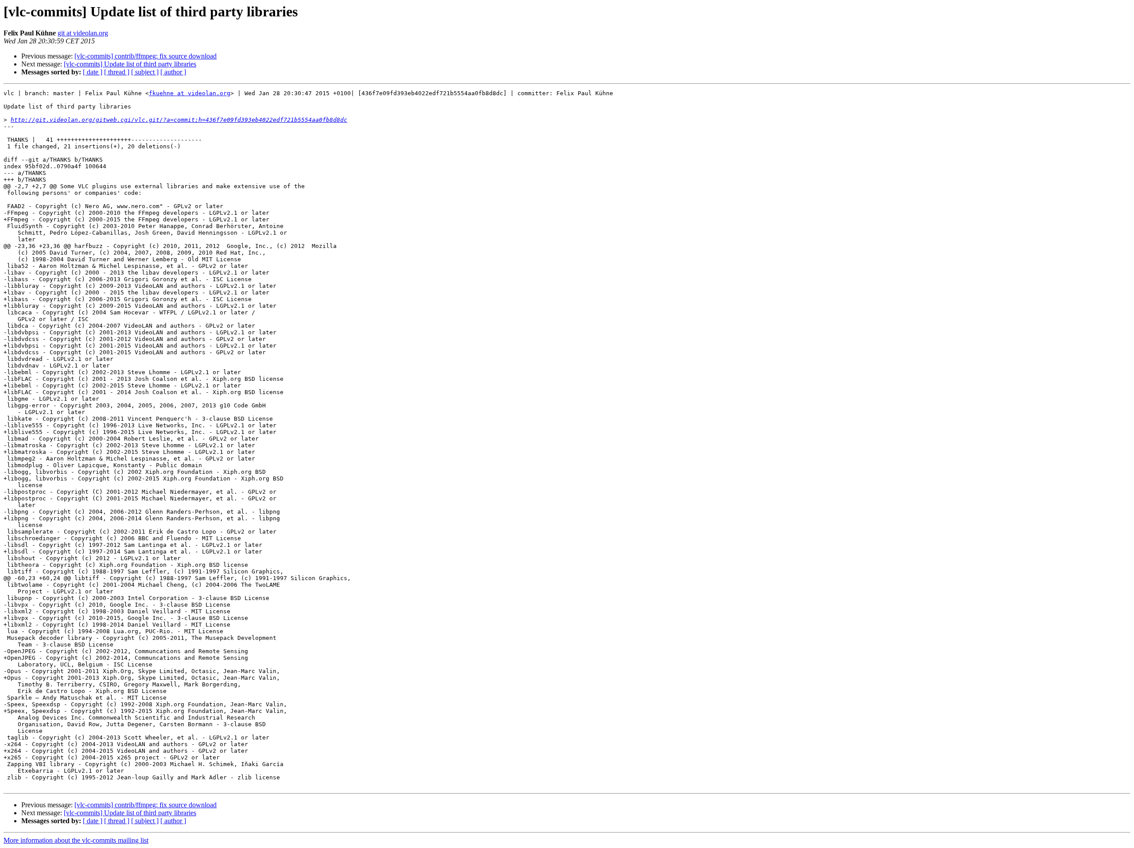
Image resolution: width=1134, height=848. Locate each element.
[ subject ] (145, 72)
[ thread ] (116, 72)
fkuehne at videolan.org (189, 93)
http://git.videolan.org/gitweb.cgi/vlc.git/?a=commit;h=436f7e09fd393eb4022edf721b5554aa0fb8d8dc (179, 119)
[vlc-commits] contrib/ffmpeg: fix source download (145, 56)
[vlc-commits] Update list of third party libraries (130, 64)
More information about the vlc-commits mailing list (76, 840)
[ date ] (92, 72)
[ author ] (173, 72)
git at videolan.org (83, 33)
